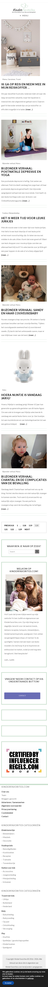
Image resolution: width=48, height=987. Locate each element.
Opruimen (11, 79)
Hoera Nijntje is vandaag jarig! (21, 396)
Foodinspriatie (7, 845)
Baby (4, 390)
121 (6, 529)
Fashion (5, 213)
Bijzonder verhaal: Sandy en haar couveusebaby (22, 311)
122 (12, 529)
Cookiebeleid (7, 813)
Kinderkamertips (8, 830)
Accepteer (8, 983)
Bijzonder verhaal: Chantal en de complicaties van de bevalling (24, 480)
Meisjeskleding (14, 213)
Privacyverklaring (8, 809)
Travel (18, 79)
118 (24, 525)
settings (30, 978)
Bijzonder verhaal (8, 163)
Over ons (5, 791)
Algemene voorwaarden (11, 806)
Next (27, 529)
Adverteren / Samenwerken (12, 802)
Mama (4, 79)
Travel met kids (8, 895)
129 (20, 529)
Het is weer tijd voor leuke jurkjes (23, 219)
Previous (9, 525)
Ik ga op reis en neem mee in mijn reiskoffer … (23, 86)
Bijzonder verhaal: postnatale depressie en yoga (21, 172)
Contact (4, 816)
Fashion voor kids (8, 868)
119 (30, 525)
